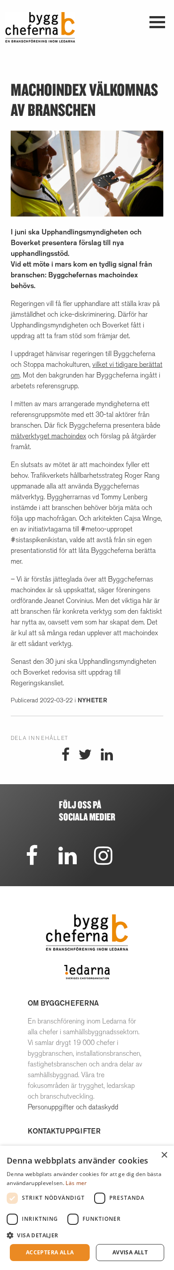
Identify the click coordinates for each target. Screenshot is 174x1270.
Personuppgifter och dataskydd (73, 1107)
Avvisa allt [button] (130, 1252)
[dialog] (87, 1208)
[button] (87, 1235)
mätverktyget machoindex (48, 436)
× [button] (164, 1155)
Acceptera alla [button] (50, 1252)
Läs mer (76, 1183)
